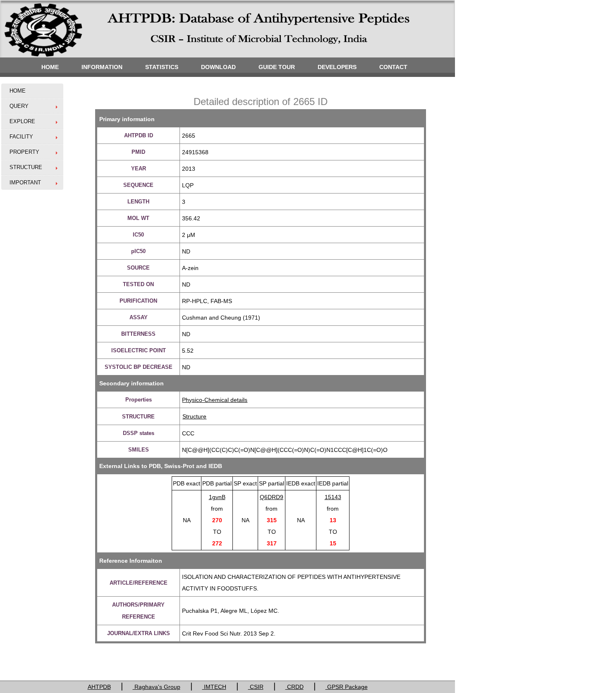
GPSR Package (347, 686)
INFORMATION (101, 67)
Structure (194, 416)
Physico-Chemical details (214, 400)
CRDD (294, 686)
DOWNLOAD (218, 67)
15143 (333, 497)
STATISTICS (161, 67)
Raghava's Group (156, 686)
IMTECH (214, 686)
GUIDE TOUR (277, 67)
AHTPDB (99, 686)
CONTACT (393, 67)
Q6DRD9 (271, 497)
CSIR (255, 686)
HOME (50, 67)
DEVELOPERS (337, 67)
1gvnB (217, 497)
